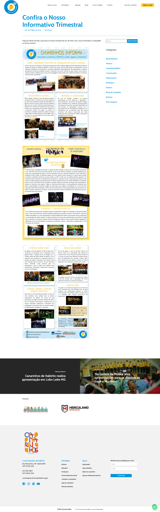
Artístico (64, 464)
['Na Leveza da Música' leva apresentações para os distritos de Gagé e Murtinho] (120, 376)
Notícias (48, 30)
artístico (109, 63)
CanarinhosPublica (113, 68)
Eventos (109, 87)
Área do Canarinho (67, 486)
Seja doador (86, 464)
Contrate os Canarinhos (69, 479)
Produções (65, 472)
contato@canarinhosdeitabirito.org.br (35, 478)
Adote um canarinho (88, 472)
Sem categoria (111, 102)
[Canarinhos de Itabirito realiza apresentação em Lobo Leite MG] (40, 376)
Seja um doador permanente (91, 475)
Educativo (65, 468)
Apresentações (112, 59)
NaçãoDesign (99, 509)
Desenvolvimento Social (69, 475)
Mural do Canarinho (113, 92)
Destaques (110, 83)
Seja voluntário (87, 468)
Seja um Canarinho (67, 483)
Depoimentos (111, 78)
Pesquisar (132, 41)
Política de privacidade (64, 509)
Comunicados (111, 73)
